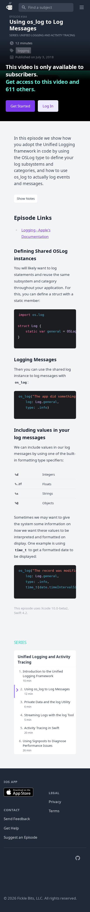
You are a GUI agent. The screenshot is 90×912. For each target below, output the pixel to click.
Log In (48, 105)
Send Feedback (17, 818)
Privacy (55, 801)
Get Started (20, 105)
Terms (54, 810)
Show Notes (26, 198)
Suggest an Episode (20, 837)
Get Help (11, 828)
